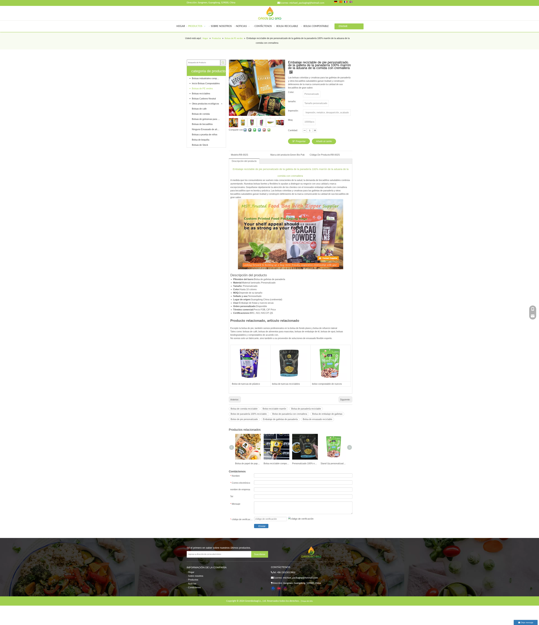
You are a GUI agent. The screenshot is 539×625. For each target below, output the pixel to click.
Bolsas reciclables (201, 93)
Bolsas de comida (201, 114)
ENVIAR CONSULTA (345, 27)
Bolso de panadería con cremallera (289, 414)
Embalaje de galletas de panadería (280, 419)
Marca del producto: (280, 155)
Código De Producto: (320, 155)
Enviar (262, 526)
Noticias (192, 583)
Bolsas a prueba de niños (204, 134)
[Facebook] (273, 588)
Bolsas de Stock (200, 145)
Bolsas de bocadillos (202, 124)
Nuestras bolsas (252, 184)
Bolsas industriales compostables (207, 78)
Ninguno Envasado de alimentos (207, 129)
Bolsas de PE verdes (202, 88)
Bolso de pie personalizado (244, 419)
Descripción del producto (244, 161)
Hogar (191, 572)
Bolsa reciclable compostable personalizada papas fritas (276, 463)
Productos (193, 580)
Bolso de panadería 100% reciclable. (249, 414)
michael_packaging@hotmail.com (307, 3)
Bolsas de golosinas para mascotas (207, 119)
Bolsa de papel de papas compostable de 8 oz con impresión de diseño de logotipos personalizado (248, 463)
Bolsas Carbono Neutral (204, 98)
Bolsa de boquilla (200, 140)
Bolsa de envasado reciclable (317, 419)
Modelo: (235, 155)
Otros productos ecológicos (205, 103)
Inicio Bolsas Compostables (206, 83)
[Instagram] (284, 588)
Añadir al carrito (324, 141)
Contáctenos (194, 587)
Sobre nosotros (195, 576)
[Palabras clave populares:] (223, 62)
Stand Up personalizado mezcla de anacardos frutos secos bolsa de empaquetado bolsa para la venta (333, 463)
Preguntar (301, 141)
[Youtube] (279, 588)
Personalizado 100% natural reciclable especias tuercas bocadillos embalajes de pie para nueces (305, 463)
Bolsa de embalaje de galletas (327, 414)
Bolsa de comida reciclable (244, 409)
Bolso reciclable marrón (274, 409)
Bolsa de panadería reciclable (306, 409)
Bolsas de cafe (199, 109)
